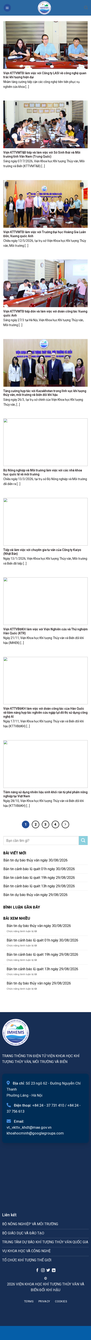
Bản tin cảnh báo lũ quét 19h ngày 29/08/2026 (39, 878)
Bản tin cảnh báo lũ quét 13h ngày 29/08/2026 (39, 886)
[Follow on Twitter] (48, 1270)
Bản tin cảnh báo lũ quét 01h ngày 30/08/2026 (39, 869)
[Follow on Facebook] (37, 1270)
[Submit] (83, 840)
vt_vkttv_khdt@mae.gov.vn (29, 1127)
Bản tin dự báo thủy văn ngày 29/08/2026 (35, 895)
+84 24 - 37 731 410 (48, 1105)
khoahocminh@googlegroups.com (35, 1133)
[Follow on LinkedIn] (53, 1270)
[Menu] (7, 7)
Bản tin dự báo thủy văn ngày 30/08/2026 (35, 860)
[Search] (86, 7)
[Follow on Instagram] (42, 1270)
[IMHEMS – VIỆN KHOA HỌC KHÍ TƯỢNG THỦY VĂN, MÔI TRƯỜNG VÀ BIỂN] (44, 8)
